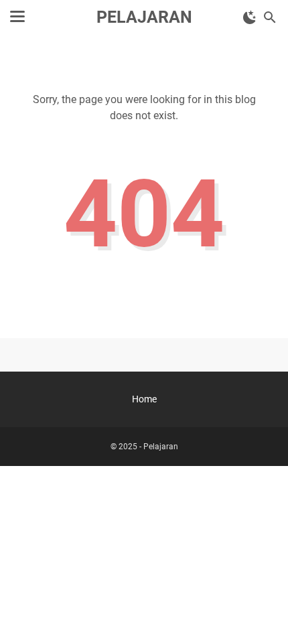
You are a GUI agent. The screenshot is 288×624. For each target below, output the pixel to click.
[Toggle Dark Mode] (250, 17)
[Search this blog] (270, 17)
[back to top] (261, 593)
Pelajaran (144, 17)
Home (144, 399)
